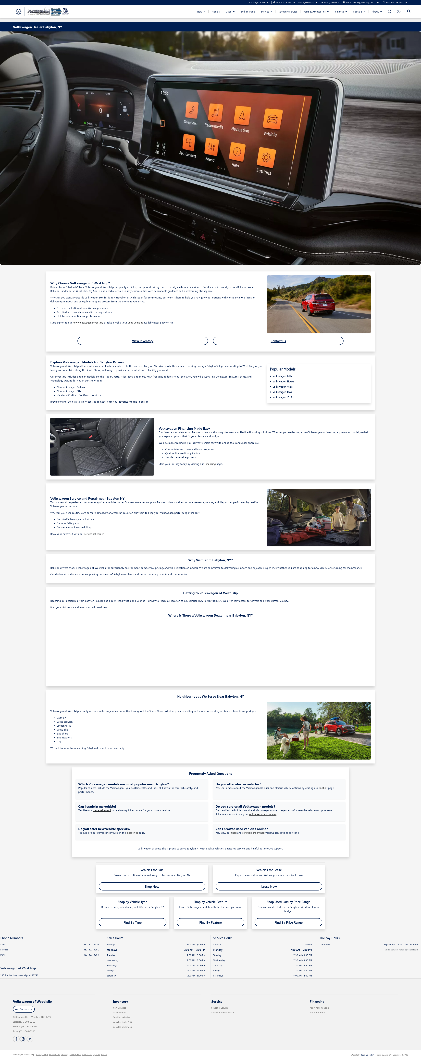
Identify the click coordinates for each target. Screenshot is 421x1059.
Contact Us (278, 341)
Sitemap (64, 1054)
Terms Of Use (54, 1054)
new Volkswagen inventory (88, 322)
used (234, 832)
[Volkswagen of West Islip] (41, 11)
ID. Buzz (323, 788)
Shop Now (152, 886)
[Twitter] (30, 1039)
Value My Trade (317, 1012)
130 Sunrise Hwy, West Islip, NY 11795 (19, 975)
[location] (344, 2)
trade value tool (102, 810)
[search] (408, 12)
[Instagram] (23, 1039)
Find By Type (133, 922)
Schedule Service (219, 1007)
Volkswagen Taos (282, 392)
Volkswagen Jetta (283, 376)
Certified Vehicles (121, 1017)
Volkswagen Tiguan (284, 381)
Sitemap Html (75, 1054)
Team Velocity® (367, 1055)
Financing (210, 464)
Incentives (132, 832)
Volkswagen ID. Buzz (284, 397)
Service (216, 1001)
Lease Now (269, 886)
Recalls (104, 1054)
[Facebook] (16, 1039)
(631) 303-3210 (91, 944)
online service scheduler (262, 814)
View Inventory (142, 341)
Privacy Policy (42, 1054)
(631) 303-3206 (91, 954)
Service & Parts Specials (222, 1012)
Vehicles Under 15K (122, 1022)
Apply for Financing (319, 1007)
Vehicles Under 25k (122, 1026)
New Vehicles (119, 1007)
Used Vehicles (119, 1012)
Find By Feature (210, 922)
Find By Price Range (288, 922)
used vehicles (135, 322)
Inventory (120, 1001)
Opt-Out (96, 1054)
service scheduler (94, 534)
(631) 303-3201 (91, 949)
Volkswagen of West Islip (23, 1054)
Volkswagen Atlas (283, 386)
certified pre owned (253, 832)
